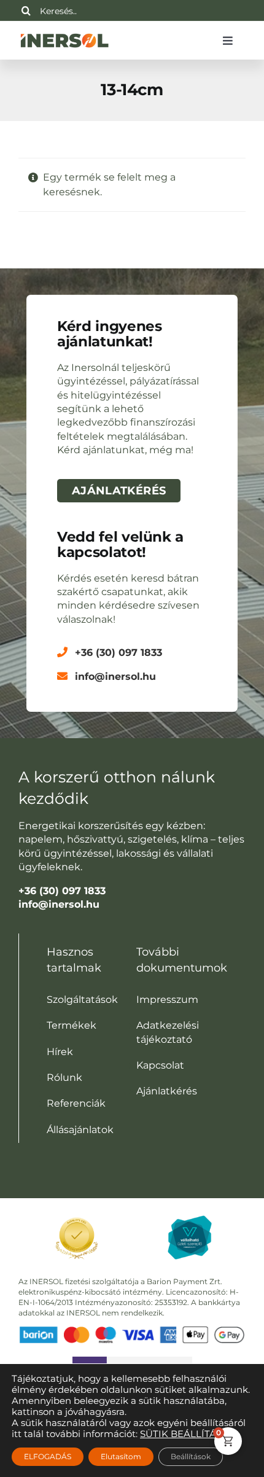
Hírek (60, 1052)
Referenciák (76, 1103)
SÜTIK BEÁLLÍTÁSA (184, 1434)
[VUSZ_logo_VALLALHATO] (190, 1220)
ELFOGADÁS (47, 1456)
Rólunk (64, 1077)
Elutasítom (121, 1456)
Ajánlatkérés (166, 1091)
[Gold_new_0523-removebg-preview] (76, 1215)
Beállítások (191, 1456)
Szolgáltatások (82, 999)
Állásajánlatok (80, 1130)
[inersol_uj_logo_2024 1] (64, 33)
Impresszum (167, 999)
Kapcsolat (160, 1065)
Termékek (71, 1025)
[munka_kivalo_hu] (132, 1361)
